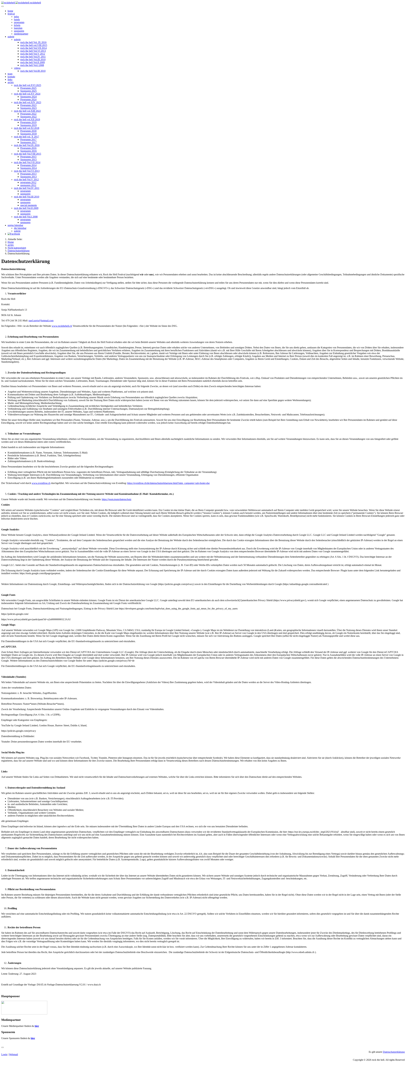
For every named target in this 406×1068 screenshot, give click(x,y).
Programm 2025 (28, 88)
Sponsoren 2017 (28, 142)
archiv (11, 82)
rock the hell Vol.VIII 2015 (27, 153)
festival (11, 13)
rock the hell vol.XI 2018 (26, 128)
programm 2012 (28, 182)
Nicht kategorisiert (17, 247)
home (10, 11)
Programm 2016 (28, 148)
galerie (11, 36)
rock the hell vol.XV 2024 (27, 93)
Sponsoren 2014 (28, 168)
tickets (17, 25)
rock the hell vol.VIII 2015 (33, 45)
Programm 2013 (28, 173)
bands (17, 19)
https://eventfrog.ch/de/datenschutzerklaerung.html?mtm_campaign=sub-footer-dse (168, 483)
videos (17, 68)
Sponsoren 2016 (28, 151)
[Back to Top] (2, 1047)
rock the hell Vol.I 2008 (32, 65)
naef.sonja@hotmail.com (41, 320)
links (10, 79)
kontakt (11, 76)
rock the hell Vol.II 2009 (32, 62)
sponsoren (19, 31)
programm (19, 22)
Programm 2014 (28, 165)
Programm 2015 (28, 156)
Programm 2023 (28, 105)
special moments (28, 205)
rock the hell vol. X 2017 (26, 136)
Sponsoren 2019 (28, 125)
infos (16, 16)
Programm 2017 (28, 139)
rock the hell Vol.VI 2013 (33, 51)
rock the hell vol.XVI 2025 (27, 85)
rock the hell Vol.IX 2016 (26, 145)
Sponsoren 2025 (28, 91)
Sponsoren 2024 (28, 96)
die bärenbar (20, 228)
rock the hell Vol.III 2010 (33, 59)
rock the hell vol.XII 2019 (27, 119)
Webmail (13, 1054)
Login (4, 1054)
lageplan (18, 28)
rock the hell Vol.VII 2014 (33, 48)
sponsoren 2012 (28, 185)
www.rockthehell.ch (62, 326)
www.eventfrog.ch (41, 483)
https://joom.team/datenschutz (116, 499)
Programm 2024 (28, 99)
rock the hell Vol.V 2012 (32, 53)
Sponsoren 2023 (28, 108)
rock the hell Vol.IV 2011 (33, 56)
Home (11, 242)
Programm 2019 (28, 122)
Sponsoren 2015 (28, 159)
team (10, 73)
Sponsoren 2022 (28, 116)
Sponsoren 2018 (28, 133)
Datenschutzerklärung (18, 250)
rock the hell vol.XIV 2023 (27, 102)
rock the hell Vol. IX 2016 (33, 42)
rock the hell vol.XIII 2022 (27, 111)
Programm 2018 (28, 131)
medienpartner (21, 33)
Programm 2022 (28, 113)
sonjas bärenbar (15, 225)
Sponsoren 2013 (28, 176)
